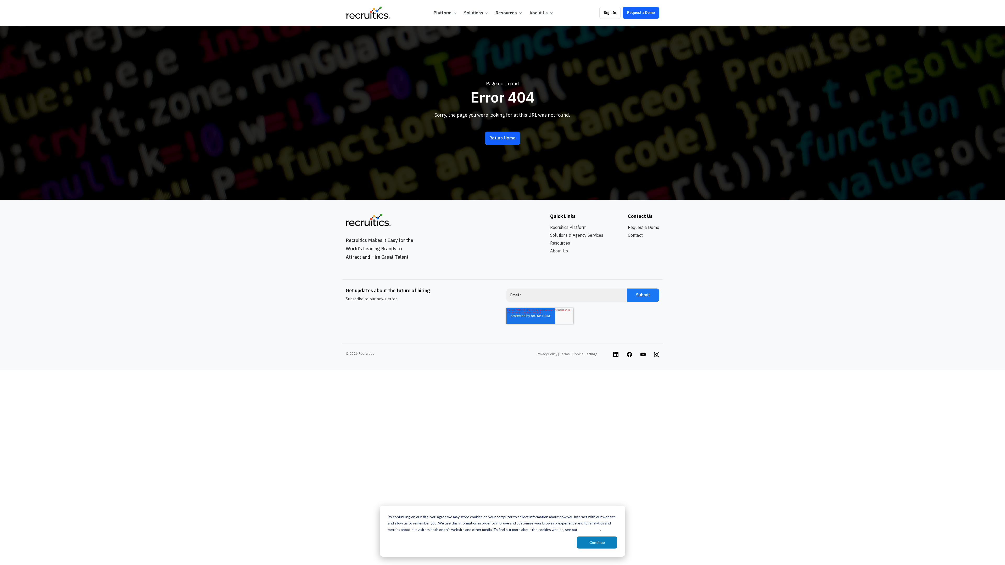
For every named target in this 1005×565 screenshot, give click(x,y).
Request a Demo (641, 12)
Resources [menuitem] (560, 243)
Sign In (610, 12)
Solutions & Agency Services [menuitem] (576, 235)
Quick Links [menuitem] (563, 216)
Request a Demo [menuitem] (643, 227)
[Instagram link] (615, 354)
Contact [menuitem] (635, 235)
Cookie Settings (585, 354)
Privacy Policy (589, 529)
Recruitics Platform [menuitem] (568, 227)
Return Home (502, 137)
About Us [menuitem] (559, 250)
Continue (597, 542)
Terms (565, 354)
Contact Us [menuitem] (640, 216)
